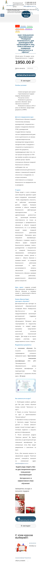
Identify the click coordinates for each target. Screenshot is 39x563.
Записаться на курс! (26, 75)
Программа (23, 26)
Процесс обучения (20, 28)
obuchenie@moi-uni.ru (21, 463)
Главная (8, 9)
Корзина (20, 9)
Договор (17, 30)
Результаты (29, 26)
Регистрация (27, 13)
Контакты (33, 9)
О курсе (17, 26)
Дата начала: (20, 68)
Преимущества (28, 28)
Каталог (14, 9)
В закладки (25, 81)
